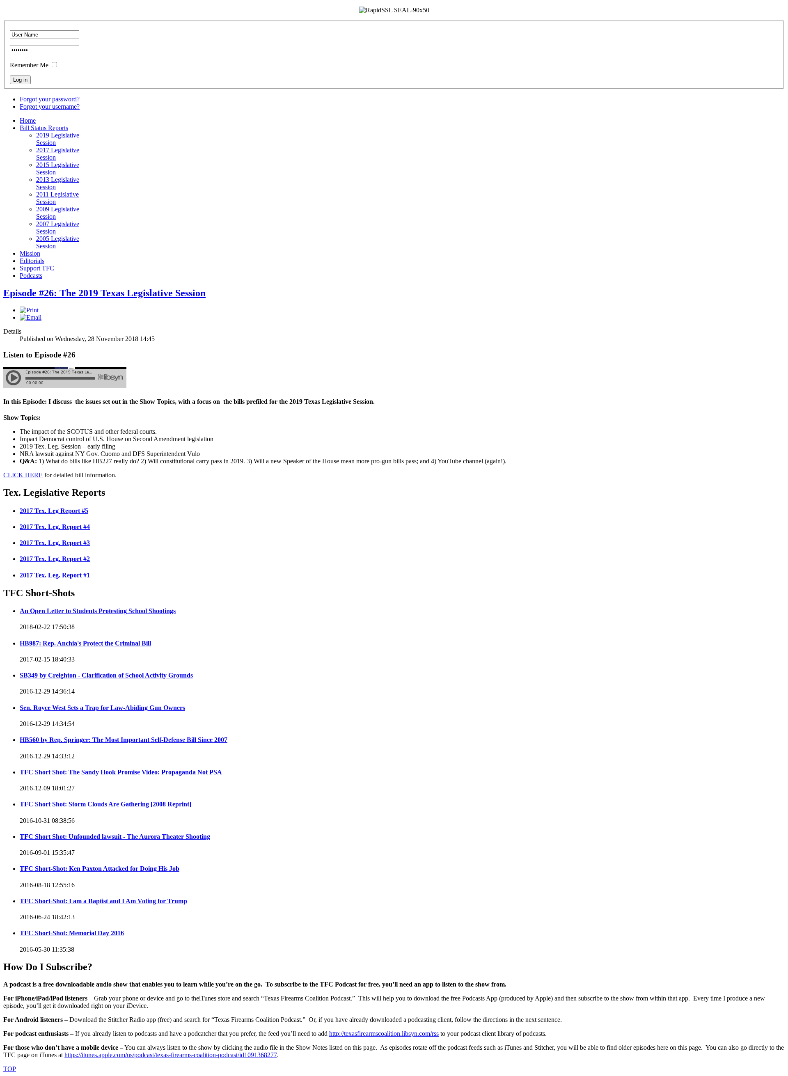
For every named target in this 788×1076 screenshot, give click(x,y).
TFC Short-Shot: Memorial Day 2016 (72, 932)
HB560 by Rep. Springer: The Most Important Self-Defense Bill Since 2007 (123, 739)
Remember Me (29, 65)
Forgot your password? (50, 99)
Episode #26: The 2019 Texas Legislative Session (104, 293)
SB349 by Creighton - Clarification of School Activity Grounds (106, 675)
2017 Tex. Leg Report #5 (54, 510)
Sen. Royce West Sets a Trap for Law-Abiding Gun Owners (102, 707)
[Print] (29, 310)
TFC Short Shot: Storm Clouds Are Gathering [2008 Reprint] (105, 804)
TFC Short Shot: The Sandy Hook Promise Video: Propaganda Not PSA (121, 772)
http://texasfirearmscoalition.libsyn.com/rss (384, 1033)
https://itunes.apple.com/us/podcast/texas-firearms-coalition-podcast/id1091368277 (170, 1054)
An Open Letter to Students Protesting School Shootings (98, 610)
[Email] (30, 317)
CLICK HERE (23, 475)
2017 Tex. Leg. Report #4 (55, 526)
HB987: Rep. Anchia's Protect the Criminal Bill (85, 643)
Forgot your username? (50, 106)
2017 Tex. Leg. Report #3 (55, 542)
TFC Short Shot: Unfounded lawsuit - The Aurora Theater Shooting (115, 836)
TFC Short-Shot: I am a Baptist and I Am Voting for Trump (103, 900)
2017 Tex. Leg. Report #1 (55, 575)
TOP (9, 1068)
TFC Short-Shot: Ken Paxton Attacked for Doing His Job (99, 868)
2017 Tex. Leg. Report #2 (55, 558)
